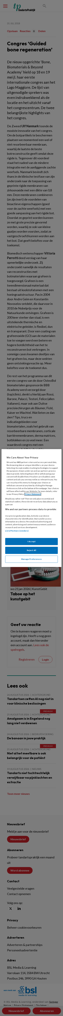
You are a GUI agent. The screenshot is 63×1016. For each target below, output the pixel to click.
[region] (31, 508)
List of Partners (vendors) (17, 531)
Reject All (31, 550)
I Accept (32, 541)
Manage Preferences (31, 559)
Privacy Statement (33, 494)
